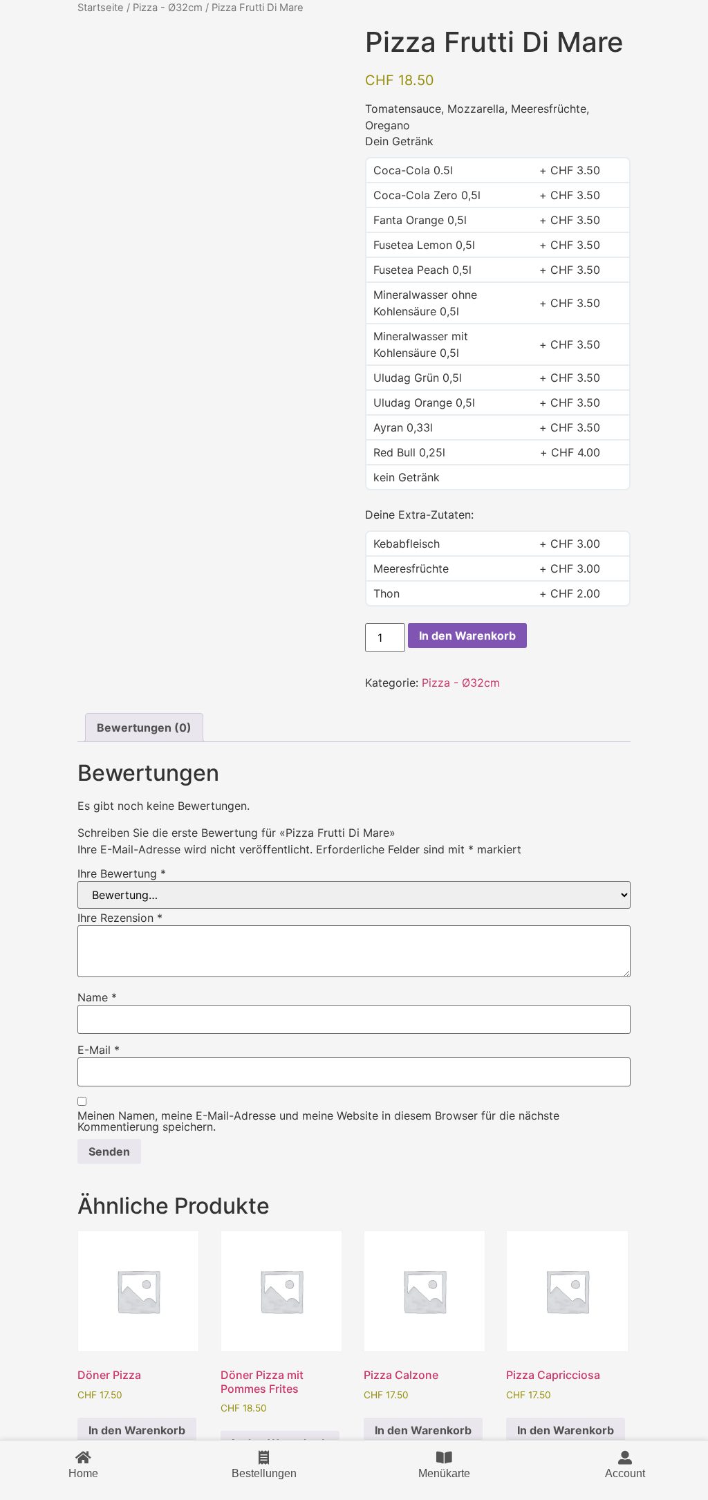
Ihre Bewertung (121, 873)
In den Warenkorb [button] (136, 1430)
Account (625, 1473)
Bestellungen (264, 1473)
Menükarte (444, 1473)
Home (83, 1473)
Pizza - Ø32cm (168, 7)
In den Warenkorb (467, 635)
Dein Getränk (399, 141)
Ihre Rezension (119, 917)
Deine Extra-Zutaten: (419, 514)
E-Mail (98, 1049)
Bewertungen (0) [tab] (144, 727)
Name (97, 997)
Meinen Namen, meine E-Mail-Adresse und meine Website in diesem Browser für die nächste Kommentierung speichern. (318, 1121)
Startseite (100, 7)
